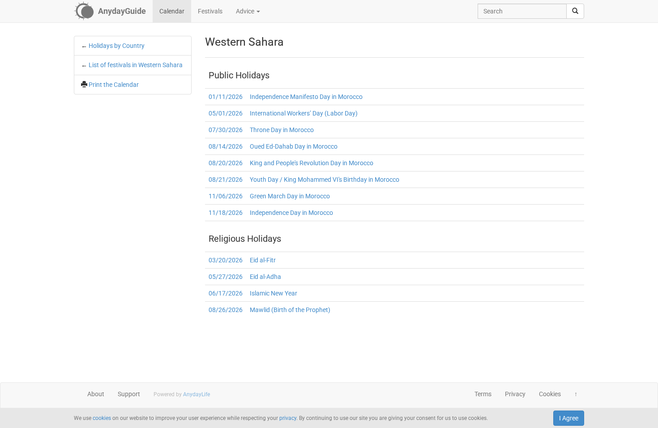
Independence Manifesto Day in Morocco (306, 96)
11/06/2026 (226, 196)
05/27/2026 (226, 276)
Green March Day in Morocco (290, 196)
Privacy (515, 394)
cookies (102, 418)
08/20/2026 (226, 163)
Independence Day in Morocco (291, 212)
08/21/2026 (226, 179)
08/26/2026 (226, 309)
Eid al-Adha (265, 276)
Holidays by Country (117, 45)
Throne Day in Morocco (282, 129)
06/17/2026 (226, 293)
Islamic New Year (273, 293)
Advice (246, 11)
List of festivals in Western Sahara (136, 64)
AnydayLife (196, 394)
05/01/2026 (226, 113)
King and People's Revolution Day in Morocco (311, 163)
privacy (287, 418)
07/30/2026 (226, 129)
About (95, 394)
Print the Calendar (114, 84)
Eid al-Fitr (263, 260)
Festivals (210, 11)
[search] (575, 11)
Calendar (171, 11)
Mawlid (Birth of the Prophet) (290, 309)
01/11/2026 (226, 96)
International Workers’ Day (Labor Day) (304, 113)
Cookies (550, 394)
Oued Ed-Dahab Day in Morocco (294, 146)
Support (129, 394)
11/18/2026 (226, 212)
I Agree (568, 418)
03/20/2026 (226, 260)
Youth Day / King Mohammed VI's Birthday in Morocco (324, 179)
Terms (482, 394)
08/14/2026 (226, 146)
